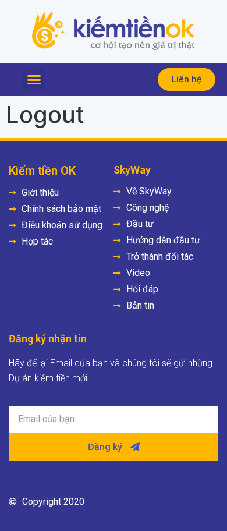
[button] (34, 80)
